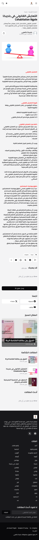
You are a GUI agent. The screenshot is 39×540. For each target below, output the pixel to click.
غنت (36, 478)
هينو (36, 493)
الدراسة (16, 449)
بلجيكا (25, 12)
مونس (17, 486)
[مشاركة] (4, 33)
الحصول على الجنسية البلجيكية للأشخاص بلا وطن (15, 381)
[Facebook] (30, 260)
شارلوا (17, 475)
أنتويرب (17, 453)
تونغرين (16, 467)
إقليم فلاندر (15, 445)
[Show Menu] (36, 3)
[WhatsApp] (21, 260)
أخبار (36, 445)
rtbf (17, 493)
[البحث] (3, 3)
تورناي (35, 467)
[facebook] (35, 434)
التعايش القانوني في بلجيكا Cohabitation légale (16, 370)
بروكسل (16, 460)
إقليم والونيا (33, 449)
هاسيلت (16, 489)
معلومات (26, 255)
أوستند (17, 456)
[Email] (16, 260)
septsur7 (16, 497)
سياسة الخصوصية (23, 528)
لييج (18, 482)
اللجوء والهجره (32, 453)
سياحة (17, 471)
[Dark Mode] (6, 3)
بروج (36, 460)
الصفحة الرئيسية (33, 12)
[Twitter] (25, 260)
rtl (36, 497)
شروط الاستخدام (11, 528)
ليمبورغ (35, 482)
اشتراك (6, 512)
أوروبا (35, 456)
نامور (35, 489)
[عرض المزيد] (11, 260)
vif (36, 500)
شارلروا (35, 475)
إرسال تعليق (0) (19, 288)
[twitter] (30, 434)
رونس (35, 471)
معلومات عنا (33, 528)
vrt (18, 500)
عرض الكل (24, 268)
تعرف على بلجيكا (14, 464)
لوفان (17, 478)
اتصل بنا (35, 530)
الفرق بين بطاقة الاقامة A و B (16, 359)
